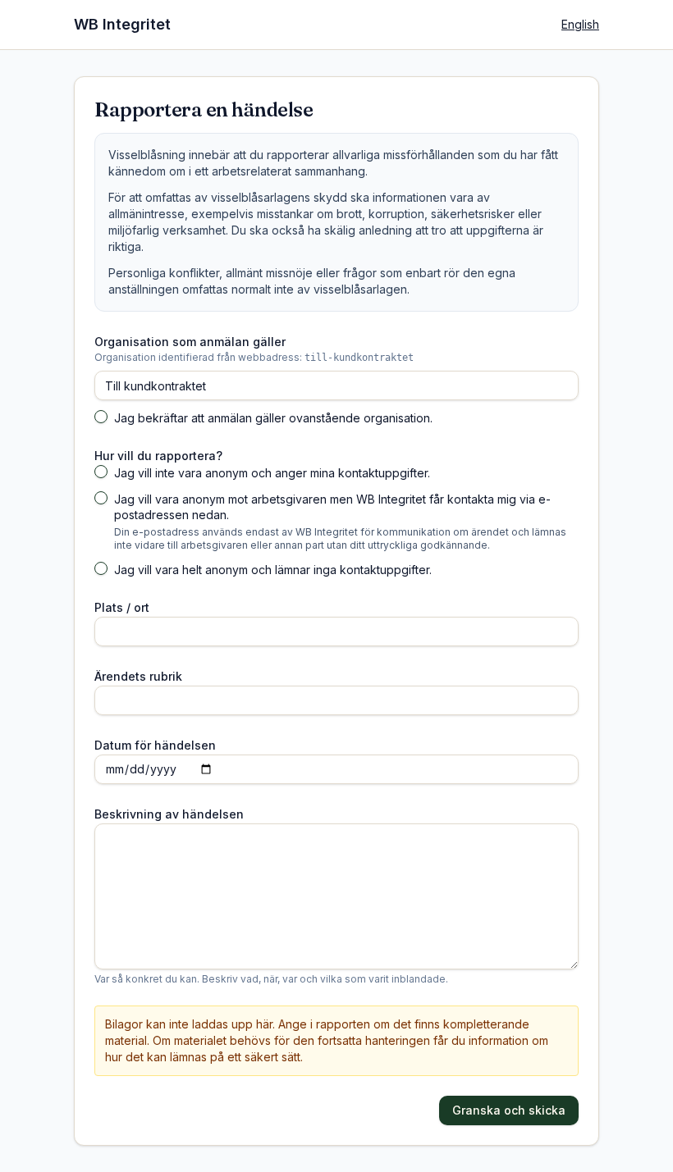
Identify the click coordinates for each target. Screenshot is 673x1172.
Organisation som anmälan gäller (190, 342)
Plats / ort (121, 607)
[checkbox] (101, 416)
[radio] (101, 471)
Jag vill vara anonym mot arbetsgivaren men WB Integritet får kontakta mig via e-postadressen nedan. (332, 507)
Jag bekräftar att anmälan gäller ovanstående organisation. (273, 418)
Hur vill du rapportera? (158, 456)
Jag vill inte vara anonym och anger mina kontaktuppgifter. (272, 473)
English (580, 24)
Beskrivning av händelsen (169, 814)
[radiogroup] (336, 521)
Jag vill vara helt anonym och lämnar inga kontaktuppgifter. (273, 570)
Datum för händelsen (155, 745)
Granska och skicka (508, 1110)
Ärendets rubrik (138, 676)
